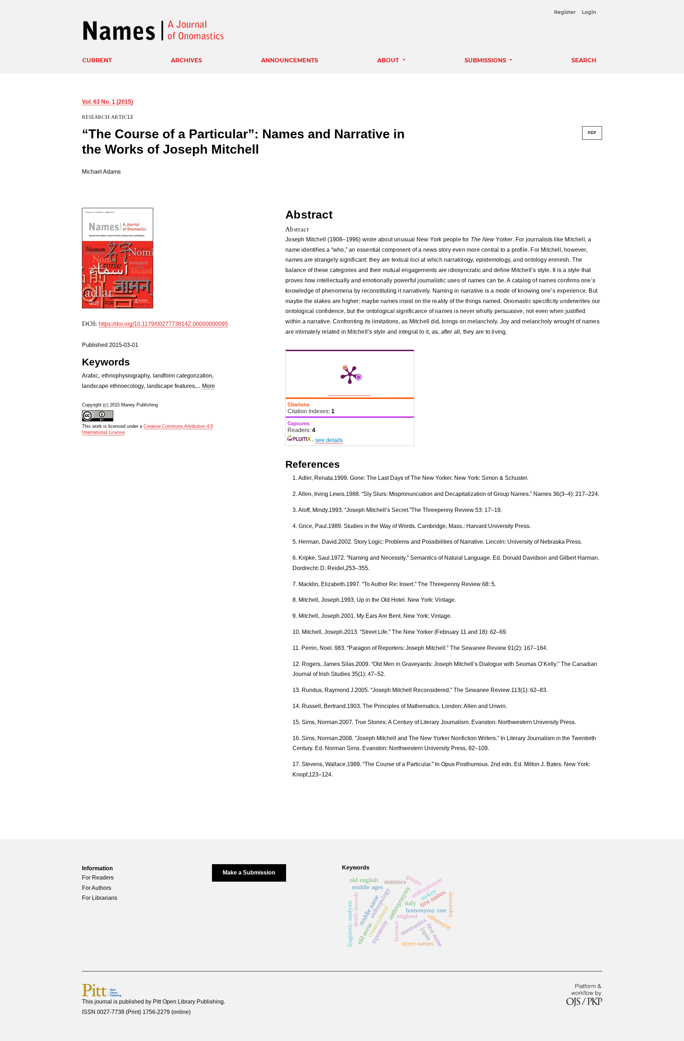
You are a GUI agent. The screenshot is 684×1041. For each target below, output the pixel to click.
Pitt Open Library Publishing (188, 1002)
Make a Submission (249, 873)
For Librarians (99, 898)
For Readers (98, 878)
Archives (186, 60)
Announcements (289, 60)
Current (97, 60)
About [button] (389, 60)
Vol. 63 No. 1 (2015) (107, 102)
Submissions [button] (486, 60)
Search (583, 60)
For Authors (96, 888)
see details (329, 440)
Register (565, 12)
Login (589, 12)
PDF (592, 132)
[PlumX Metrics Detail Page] (349, 374)
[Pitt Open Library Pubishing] (101, 990)
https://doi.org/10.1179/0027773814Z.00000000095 (163, 324)
